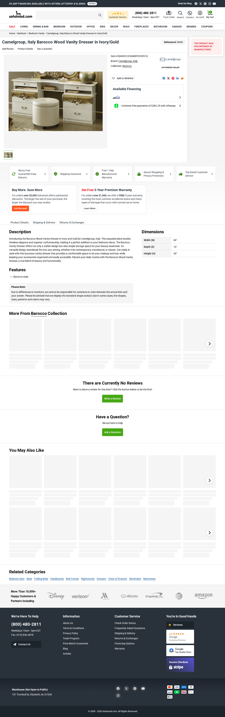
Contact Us (24, 644)
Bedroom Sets (16, 578)
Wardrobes (135, 578)
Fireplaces (141, 26)
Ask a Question (44, 48)
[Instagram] (209, 3)
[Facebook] (196, 3)
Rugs (126, 26)
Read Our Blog (185, 3)
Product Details (25, 48)
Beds (29, 578)
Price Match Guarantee (75, 643)
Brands (191, 26)
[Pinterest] (205, 3)
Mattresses (149, 578)
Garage (177, 26)
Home (12, 33)
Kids (102, 26)
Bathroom (160, 26)
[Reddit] (182, 78)
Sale (12, 26)
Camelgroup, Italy (128, 61)
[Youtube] (214, 3)
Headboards (57, 578)
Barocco (127, 66)
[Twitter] (200, 3)
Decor (114, 26)
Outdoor (76, 26)
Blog (65, 648)
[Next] (209, 344)
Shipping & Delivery (125, 633)
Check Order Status (125, 623)
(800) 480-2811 (26, 624)
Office (91, 26)
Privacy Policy (70, 633)
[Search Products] (100, 15)
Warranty (120, 648)
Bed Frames (72, 578)
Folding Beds (41, 578)
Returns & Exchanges (126, 638)
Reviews (178, 624)
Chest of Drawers (117, 578)
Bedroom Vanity (36, 33)
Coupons (207, 26)
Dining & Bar (41, 26)
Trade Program (71, 638)
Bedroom (59, 26)
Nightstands (88, 578)
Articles (67, 653)
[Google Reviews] (180, 637)
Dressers (101, 578)
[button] (70, 15)
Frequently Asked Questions (130, 628)
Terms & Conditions (73, 628)
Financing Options (124, 643)
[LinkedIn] (177, 78)
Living (24, 26)
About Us (68, 623)
